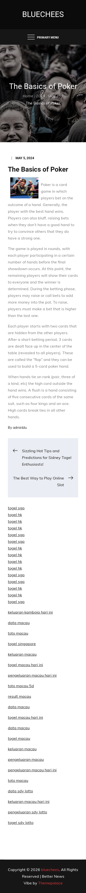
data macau (19, 622)
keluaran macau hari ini (28, 801)
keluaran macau (22, 748)
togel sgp (16, 508)
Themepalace (50, 883)
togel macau (19, 738)
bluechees (43, 14)
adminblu (20, 427)
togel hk (15, 514)
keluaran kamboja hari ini (30, 612)
